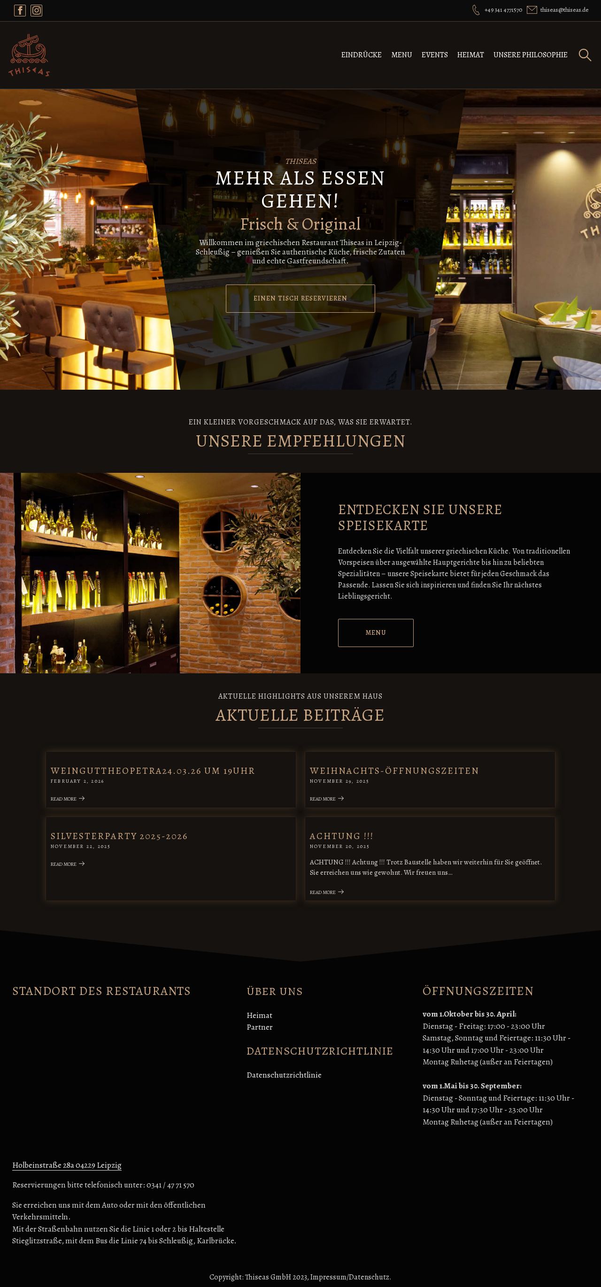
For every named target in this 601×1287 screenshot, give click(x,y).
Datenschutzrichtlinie (284, 1075)
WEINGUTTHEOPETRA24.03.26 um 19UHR (153, 770)
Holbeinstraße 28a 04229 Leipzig (67, 1165)
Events (435, 55)
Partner (260, 1027)
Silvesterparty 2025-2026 (119, 836)
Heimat (470, 55)
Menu (401, 55)
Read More (64, 798)
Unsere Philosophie (530, 55)
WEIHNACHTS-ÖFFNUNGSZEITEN (394, 770)
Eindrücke (361, 55)
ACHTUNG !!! (342, 836)
